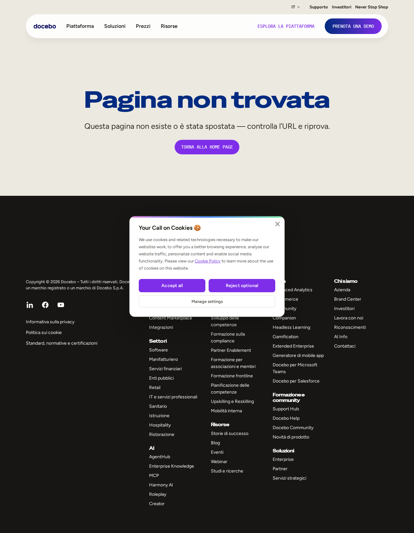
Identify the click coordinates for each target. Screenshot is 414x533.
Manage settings (207, 301)
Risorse (169, 26)
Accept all (171, 285)
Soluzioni (114, 26)
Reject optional (242, 285)
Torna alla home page (207, 147)
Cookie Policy (208, 261)
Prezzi (143, 26)
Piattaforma (80, 26)
